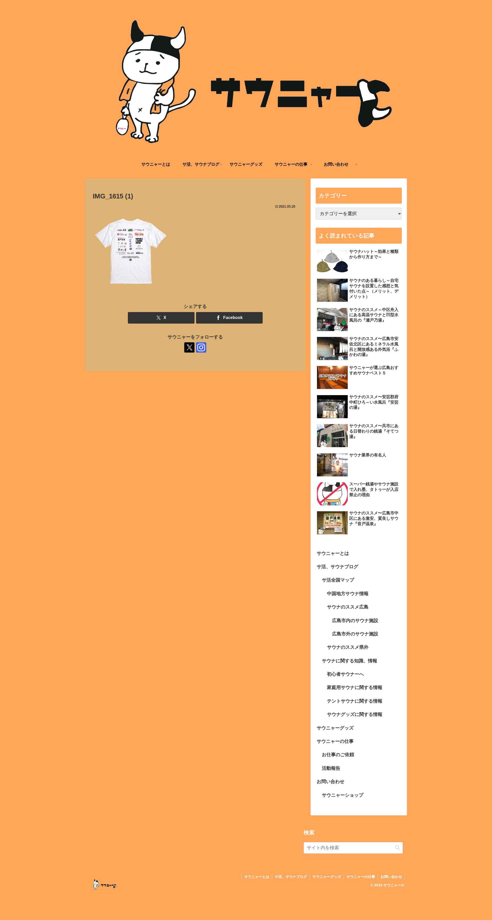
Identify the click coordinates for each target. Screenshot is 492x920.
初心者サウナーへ (345, 674)
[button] (397, 848)
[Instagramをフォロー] (201, 347)
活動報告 (331, 768)
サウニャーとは (333, 553)
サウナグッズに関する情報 (354, 714)
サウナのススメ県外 (347, 647)
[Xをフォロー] (189, 347)
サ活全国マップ (338, 580)
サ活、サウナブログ (337, 566)
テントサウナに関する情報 (354, 701)
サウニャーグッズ (335, 728)
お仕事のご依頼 (338, 754)
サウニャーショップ (342, 795)
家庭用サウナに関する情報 (354, 687)
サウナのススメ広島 (347, 607)
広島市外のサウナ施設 (355, 634)
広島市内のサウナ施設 (355, 620)
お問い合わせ (330, 781)
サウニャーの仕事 (335, 741)
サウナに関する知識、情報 (349, 660)
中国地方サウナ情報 (347, 593)
